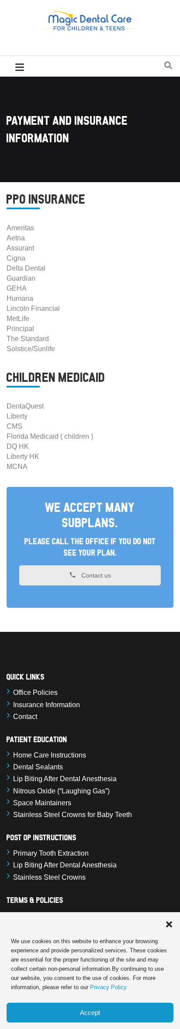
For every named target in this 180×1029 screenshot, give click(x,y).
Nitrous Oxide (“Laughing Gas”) (61, 791)
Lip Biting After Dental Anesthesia (65, 778)
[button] (169, 923)
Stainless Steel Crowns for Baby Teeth (72, 814)
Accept (90, 1012)
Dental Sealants (38, 767)
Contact (25, 716)
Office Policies (35, 692)
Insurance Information (46, 704)
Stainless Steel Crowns (49, 877)
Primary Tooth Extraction (51, 853)
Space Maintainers (42, 803)
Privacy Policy (108, 987)
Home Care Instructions (49, 755)
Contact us (95, 575)
